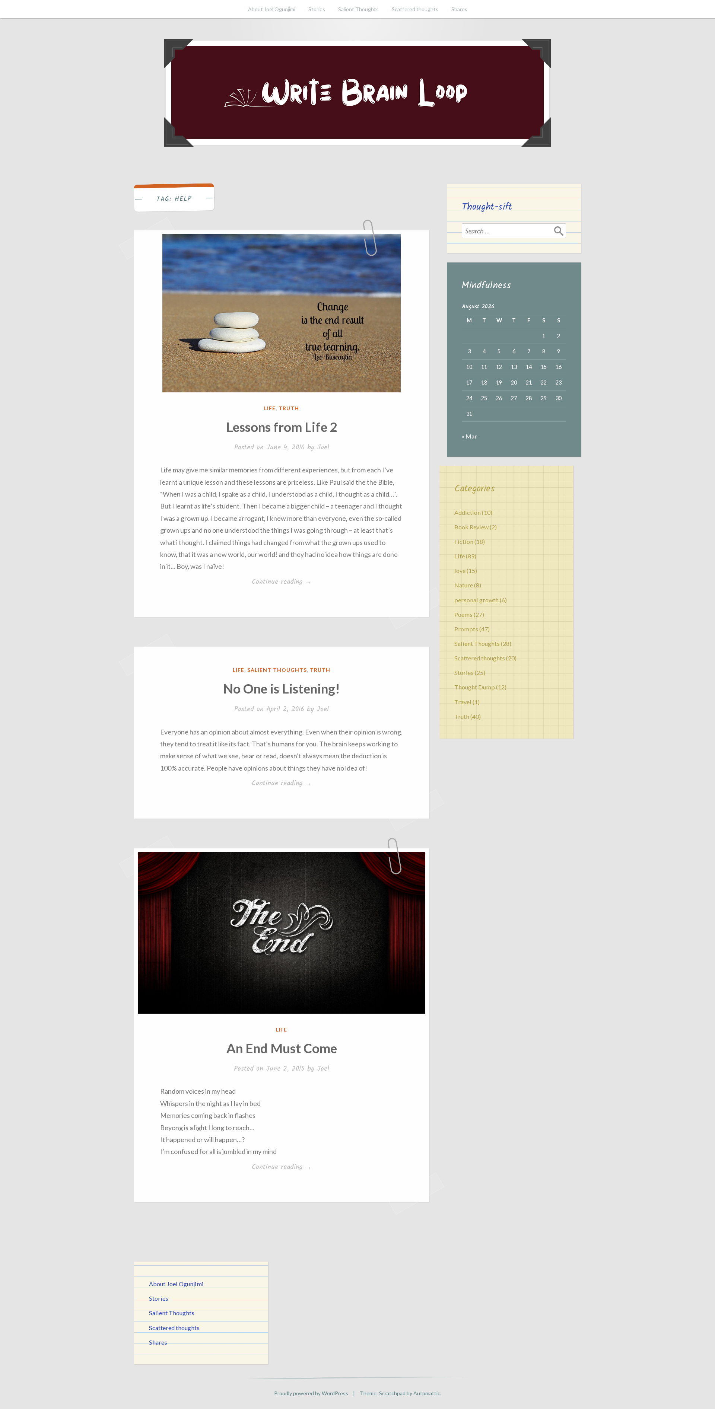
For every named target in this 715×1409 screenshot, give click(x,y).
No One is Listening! (281, 688)
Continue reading (291, 582)
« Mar (469, 436)
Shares (459, 9)
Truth (289, 408)
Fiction (463, 541)
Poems (463, 614)
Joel (323, 447)
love (459, 570)
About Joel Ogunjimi (271, 9)
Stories (316, 9)
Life (270, 408)
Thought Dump (474, 687)
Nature (463, 585)
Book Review (471, 526)
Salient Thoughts (358, 9)
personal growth (476, 599)
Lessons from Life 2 (281, 426)
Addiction (467, 512)
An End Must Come (281, 1048)
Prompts (466, 628)
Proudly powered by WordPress (311, 1393)
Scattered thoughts (415, 9)
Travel (462, 701)
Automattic (426, 1393)
